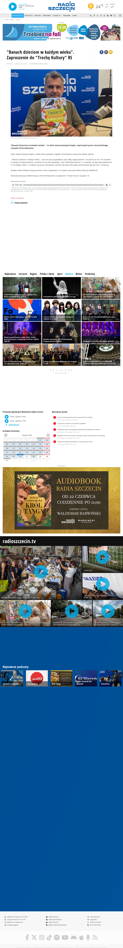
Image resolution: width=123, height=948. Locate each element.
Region (33, 274)
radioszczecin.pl (53, 917)
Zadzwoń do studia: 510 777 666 (17, 917)
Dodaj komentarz (21, 203)
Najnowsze (10, 274)
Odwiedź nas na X (97, 15)
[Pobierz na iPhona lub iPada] (81, 935)
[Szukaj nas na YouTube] (65, 935)
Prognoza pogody (12, 925)
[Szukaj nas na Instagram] (42, 935)
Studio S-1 (57, 16)
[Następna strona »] (71, 370)
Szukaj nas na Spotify (107, 15)
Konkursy (47, 16)
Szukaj (114, 15)
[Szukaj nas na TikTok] (49, 935)
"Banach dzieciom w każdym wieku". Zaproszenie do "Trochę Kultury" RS (40, 55)
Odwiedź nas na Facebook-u (94, 15)
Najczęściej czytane (59, 412)
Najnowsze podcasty (15, 667)
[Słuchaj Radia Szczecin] (12, 7)
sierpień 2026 (27, 435)
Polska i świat (47, 274)
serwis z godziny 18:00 (18, 417)
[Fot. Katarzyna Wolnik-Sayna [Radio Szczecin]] (61, 103)
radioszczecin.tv (19, 541)
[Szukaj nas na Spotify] (57, 935)
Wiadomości (18, 16)
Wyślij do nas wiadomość (111, 15)
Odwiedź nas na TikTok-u (104, 15)
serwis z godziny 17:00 (18, 421)
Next (121, 675)
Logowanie (93, 919)
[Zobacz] (61, 32)
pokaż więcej (13, 424)
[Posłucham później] (31, 191)
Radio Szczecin (9, 19)
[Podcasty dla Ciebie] (88, 935)
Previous (2, 675)
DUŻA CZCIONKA (95, 922)
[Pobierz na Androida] (73, 935)
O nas (74, 16)
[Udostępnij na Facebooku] (102, 52)
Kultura (18, 19)
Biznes (79, 274)
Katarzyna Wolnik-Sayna (39, 64)
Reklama (66, 16)
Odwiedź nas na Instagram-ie (101, 15)
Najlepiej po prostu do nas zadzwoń (91, 15)
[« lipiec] (7, 435)
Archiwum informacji (11, 431)
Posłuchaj (90, 274)
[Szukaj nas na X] (34, 935)
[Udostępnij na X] (106, 52)
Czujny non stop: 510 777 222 (16, 919)
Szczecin (23, 274)
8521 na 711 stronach (61, 373)
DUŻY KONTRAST (95, 925)
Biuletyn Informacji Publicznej (57, 925)
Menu (120, 15)
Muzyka (37, 16)
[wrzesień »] (46, 435)
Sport (59, 274)
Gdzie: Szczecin (17, 198)
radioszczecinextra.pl (54, 919)
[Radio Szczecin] (61, 6)
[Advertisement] (60, 222)
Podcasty (29, 16)
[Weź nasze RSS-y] (95, 935)
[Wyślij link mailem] (111, 52)
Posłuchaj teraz (95, 917)
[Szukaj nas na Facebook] (27, 935)
